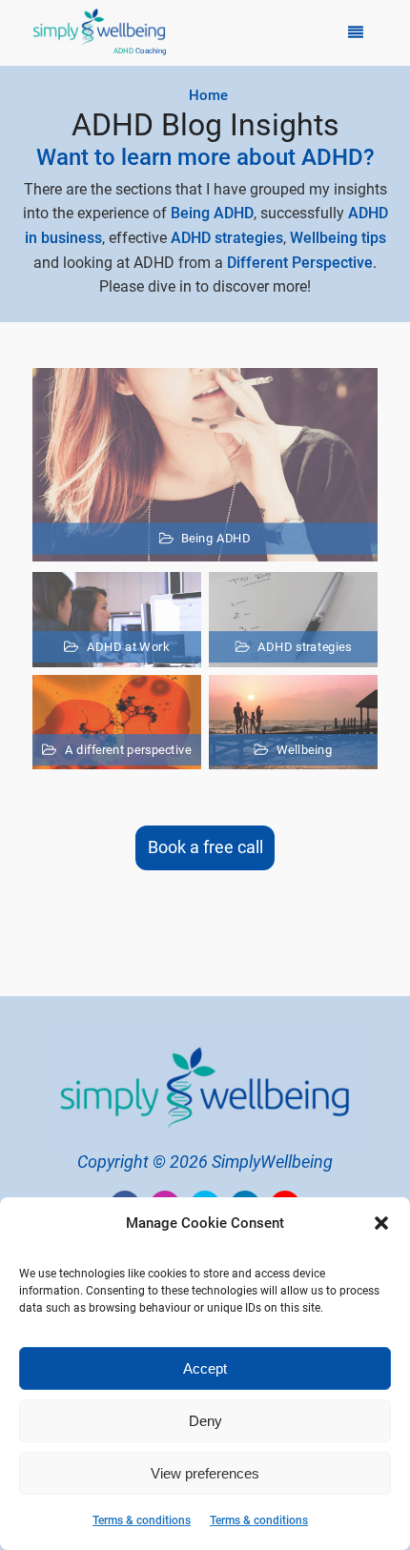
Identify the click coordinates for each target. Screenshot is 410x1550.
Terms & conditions (141, 1520)
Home (208, 95)
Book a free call (205, 847)
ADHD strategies (227, 238)
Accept (205, 1368)
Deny (205, 1421)
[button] (381, 1223)
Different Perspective (300, 263)
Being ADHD (212, 213)
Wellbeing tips (338, 238)
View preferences (205, 1473)
